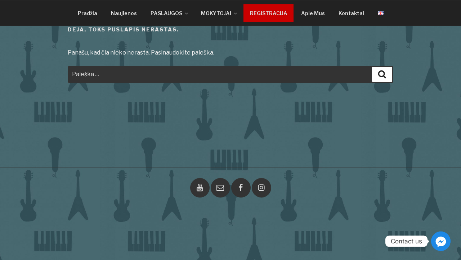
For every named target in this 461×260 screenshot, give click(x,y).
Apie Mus (313, 13)
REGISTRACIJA (268, 13)
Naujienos (124, 13)
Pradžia (87, 13)
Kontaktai (351, 13)
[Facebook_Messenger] (441, 241)
